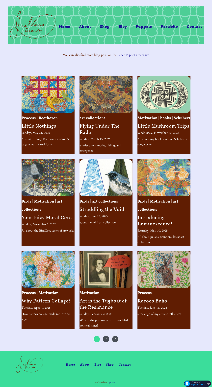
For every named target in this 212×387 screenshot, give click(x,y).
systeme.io (113, 382)
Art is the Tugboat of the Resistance (103, 303)
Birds (26, 201)
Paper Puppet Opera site (133, 55)
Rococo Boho (152, 300)
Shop (105, 26)
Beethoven (48, 118)
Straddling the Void (102, 209)
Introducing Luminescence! (154, 220)
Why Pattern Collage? (46, 300)
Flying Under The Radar (100, 129)
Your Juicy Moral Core (47, 217)
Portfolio (169, 26)
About (85, 26)
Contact (194, 26)
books (165, 118)
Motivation (147, 118)
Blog (122, 26)
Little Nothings (39, 125)
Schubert (182, 118)
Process (29, 118)
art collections (93, 118)
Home (64, 26)
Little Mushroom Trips (163, 125)
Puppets (144, 26)
